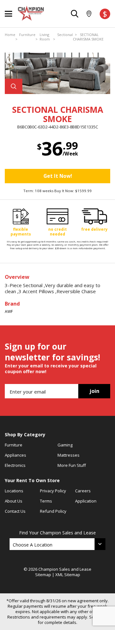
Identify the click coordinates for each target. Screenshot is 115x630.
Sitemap (43, 574)
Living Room (45, 37)
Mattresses (68, 455)
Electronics (15, 465)
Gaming (65, 445)
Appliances (15, 455)
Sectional (65, 35)
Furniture (27, 35)
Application (85, 501)
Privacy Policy (53, 491)
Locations (14, 491)
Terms (46, 501)
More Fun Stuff (71, 465)
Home (10, 35)
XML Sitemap (67, 574)
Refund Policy (53, 511)
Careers (83, 491)
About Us (13, 501)
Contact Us (15, 511)
